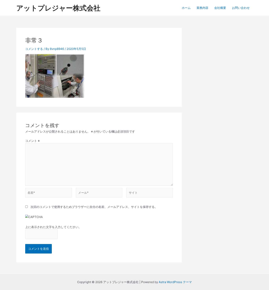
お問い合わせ (241, 8)
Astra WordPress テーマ (175, 282)
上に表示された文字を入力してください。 (53, 227)
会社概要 (220, 8)
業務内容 (202, 8)
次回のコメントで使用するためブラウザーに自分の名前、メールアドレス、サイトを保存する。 (94, 207)
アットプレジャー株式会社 (58, 8)
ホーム (186, 8)
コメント (32, 141)
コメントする (34, 49)
